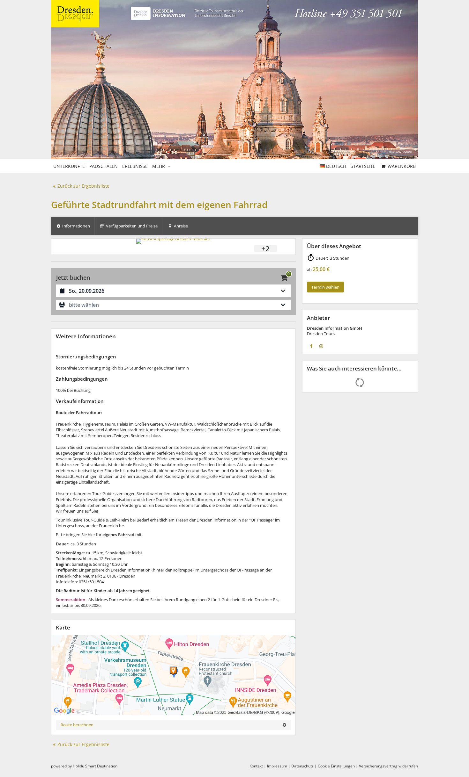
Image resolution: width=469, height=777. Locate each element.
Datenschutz (302, 766)
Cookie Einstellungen (336, 766)
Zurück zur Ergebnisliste (83, 186)
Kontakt (256, 766)
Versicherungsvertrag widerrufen (388, 766)
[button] (173, 305)
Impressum (277, 766)
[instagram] (321, 345)
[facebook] (311, 345)
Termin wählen (325, 287)
